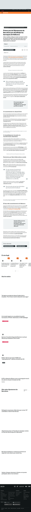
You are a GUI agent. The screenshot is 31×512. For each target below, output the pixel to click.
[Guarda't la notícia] (25, 50)
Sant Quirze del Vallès (24, 9)
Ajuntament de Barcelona (8, 49)
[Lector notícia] (22, 50)
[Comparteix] (27, 50)
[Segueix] (14, 50)
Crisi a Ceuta (16, 9)
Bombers (20, 9)
